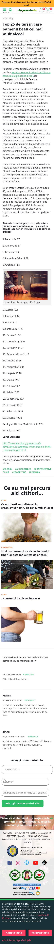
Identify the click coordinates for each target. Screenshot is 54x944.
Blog (11, 18)
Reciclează (27, 839)
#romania (34, 472)
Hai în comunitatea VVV (37, 836)
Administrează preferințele (16, 940)
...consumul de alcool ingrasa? (20, 598)
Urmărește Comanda (15, 836)
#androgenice (23, 469)
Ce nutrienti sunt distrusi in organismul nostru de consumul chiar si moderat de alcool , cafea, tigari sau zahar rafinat (27, 506)
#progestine (19, 472)
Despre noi (7, 833)
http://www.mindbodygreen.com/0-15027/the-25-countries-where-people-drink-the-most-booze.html (27, 447)
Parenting (7, 547)
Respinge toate (40, 932)
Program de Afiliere (11, 839)
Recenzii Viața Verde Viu (41, 833)
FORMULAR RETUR (21, 833)
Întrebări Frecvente (42, 839)
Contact (27, 842)
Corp (4, 500)
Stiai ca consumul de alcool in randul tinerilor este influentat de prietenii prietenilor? (25, 553)
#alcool (7, 469)
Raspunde (28, 674)
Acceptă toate (14, 932)
